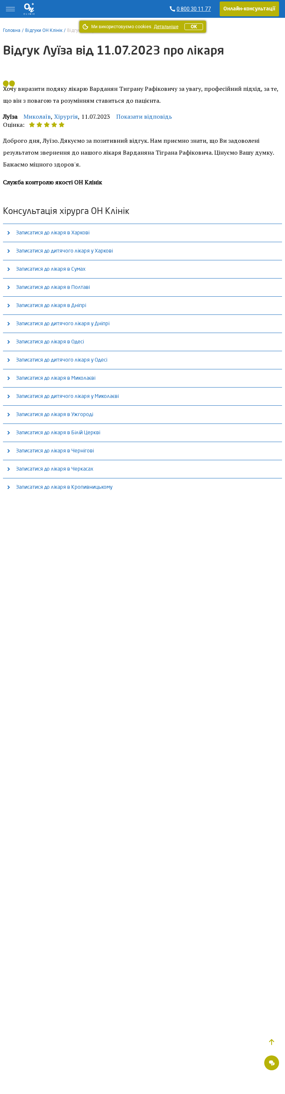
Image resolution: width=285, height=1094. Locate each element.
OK (194, 26)
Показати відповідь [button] (144, 116)
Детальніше (166, 26)
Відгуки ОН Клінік (43, 30)
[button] (271, 1042)
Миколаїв (37, 116)
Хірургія (66, 116)
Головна (11, 30)
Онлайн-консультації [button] (249, 8)
